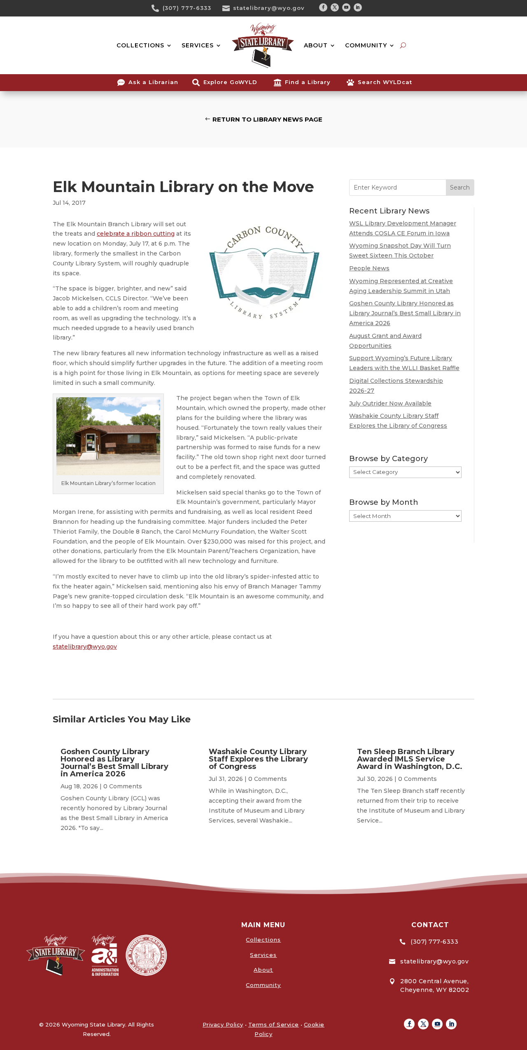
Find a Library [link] (308, 82)
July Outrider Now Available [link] (390, 403)
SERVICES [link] (198, 45)
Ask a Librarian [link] (153, 82)
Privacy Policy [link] (223, 1024)
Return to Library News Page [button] (267, 119)
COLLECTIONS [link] (140, 45)
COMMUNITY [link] (366, 45)
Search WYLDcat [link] (385, 82)
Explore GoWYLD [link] (230, 82)
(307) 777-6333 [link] (187, 8)
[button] (323, 7)
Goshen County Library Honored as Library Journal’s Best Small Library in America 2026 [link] (405, 313)
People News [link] (369, 268)
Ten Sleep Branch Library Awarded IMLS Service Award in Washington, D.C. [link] (409, 759)
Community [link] (263, 985)
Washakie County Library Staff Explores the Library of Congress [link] (258, 759)
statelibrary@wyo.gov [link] (269, 8)
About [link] (263, 969)
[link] (158, 8)
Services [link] (263, 955)
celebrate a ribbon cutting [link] (136, 233)
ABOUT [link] (316, 45)
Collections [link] (263, 939)
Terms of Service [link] (273, 1024)
